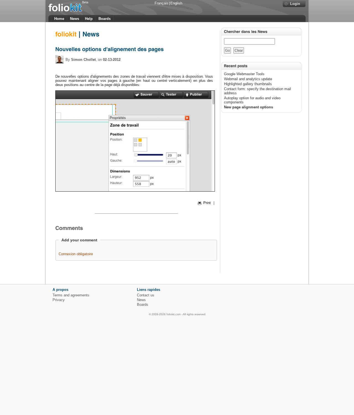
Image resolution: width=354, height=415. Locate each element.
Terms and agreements (71, 295)
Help (89, 19)
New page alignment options (248, 107)
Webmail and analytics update (248, 79)
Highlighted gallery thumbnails (248, 84)
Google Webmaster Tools (244, 74)
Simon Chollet (83, 60)
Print (207, 203)
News (74, 19)
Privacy (59, 300)
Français (161, 3)
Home (59, 19)
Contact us (145, 295)
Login (295, 4)
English (176, 3)
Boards (104, 19)
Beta (85, 2)
